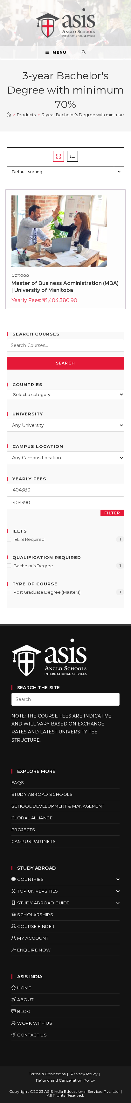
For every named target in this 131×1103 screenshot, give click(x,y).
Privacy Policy (84, 1073)
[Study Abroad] (9, 114)
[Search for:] (84, 52)
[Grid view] (58, 156)
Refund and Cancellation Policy (65, 1080)
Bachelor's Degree (33, 565)
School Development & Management (58, 806)
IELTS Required (29, 539)
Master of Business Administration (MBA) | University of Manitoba (65, 286)
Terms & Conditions (47, 1073)
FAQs (17, 782)
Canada (20, 275)
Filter (112, 513)
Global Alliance (32, 817)
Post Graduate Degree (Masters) (47, 592)
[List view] (72, 156)
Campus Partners (33, 841)
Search (65, 363)
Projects (23, 829)
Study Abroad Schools (42, 794)
